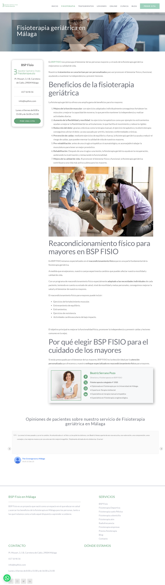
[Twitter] (23, 581)
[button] (7, 578)
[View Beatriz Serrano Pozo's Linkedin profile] (86, 394)
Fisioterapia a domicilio (110, 515)
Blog (101, 534)
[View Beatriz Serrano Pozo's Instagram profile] (86, 388)
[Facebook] (11, 581)
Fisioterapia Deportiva (109, 507)
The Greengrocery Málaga (33, 458)
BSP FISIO (56, 62)
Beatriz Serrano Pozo (102, 373)
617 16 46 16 (27, 91)
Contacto (103, 538)
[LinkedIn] (29, 581)
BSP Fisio (103, 503)
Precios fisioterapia (108, 530)
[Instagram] (17, 581)
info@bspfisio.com (27, 101)
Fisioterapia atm (106, 519)
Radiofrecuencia (106, 523)
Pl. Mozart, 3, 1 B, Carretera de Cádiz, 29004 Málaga (32, 552)
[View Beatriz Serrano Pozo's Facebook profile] (86, 377)
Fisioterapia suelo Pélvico (111, 511)
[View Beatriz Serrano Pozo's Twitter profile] (86, 382)
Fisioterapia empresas (109, 527)
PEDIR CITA (150, 6)
